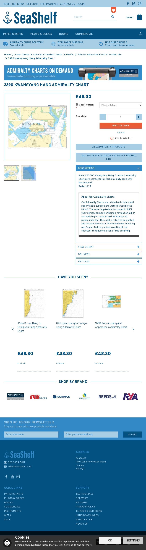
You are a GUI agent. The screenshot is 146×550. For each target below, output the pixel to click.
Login (81, 4)
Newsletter (84, 519)
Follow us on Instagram (139, 3)
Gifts (7, 515)
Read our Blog (134, 3)
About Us (82, 523)
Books (8, 502)
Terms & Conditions (89, 511)
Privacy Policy (85, 506)
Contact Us (67, 4)
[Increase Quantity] (139, 117)
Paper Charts (13, 494)
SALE (7, 519)
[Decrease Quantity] (103, 117)
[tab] (109, 168)
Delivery (82, 498)
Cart (127, 17)
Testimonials (84, 494)
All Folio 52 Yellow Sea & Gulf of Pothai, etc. (109, 157)
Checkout (139, 17)
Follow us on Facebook (128, 3)
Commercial (12, 506)
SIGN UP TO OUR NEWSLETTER (30, 424)
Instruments (12, 511)
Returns (81, 502)
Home (6, 4)
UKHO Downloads (87, 515)
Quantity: (81, 116)
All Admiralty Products (108, 146)
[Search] (112, 17)
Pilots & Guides (14, 498)
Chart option (85, 106)
